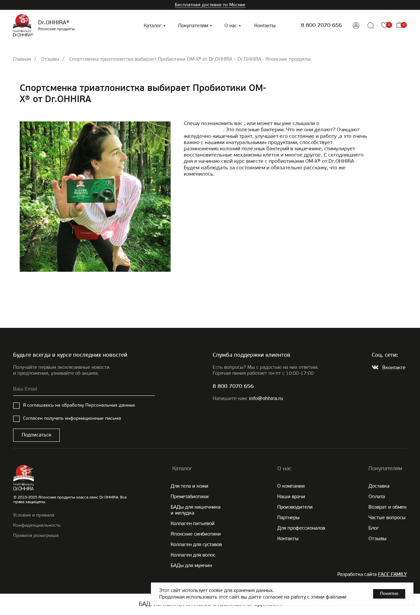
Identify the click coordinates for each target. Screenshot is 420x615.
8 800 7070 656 (321, 25)
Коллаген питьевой (193, 523)
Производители (295, 507)
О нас (230, 26)
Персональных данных (110, 405)
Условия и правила (33, 515)
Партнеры (288, 517)
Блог (373, 528)
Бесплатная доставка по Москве (210, 5)
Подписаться (36, 435)
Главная (22, 59)
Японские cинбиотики (196, 534)
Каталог (152, 26)
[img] (356, 25)
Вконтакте (394, 368)
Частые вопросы (387, 517)
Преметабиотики (190, 496)
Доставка (378, 486)
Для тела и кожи (189, 486)
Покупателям (193, 26)
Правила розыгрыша (36, 535)
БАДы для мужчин (191, 565)
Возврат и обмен (387, 507)
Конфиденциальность (37, 525)
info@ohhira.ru (266, 398)
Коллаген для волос (193, 555)
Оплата (376, 496)
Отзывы (50, 59)
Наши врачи (291, 496)
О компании (291, 486)
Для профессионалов (301, 528)
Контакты (265, 26)
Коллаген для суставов (196, 544)
